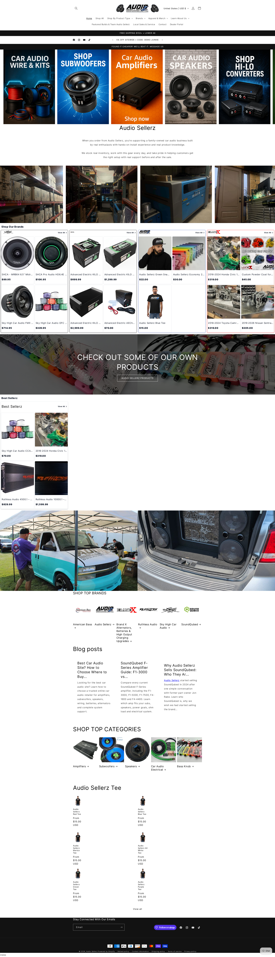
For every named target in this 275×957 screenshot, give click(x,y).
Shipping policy (158, 951)
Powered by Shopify (106, 951)
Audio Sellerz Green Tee (76, 885)
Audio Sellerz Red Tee (77, 811)
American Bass (82, 624)
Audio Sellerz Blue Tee (142, 811)
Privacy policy (190, 951)
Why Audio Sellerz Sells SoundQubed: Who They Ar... (180, 669)
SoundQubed (189, 624)
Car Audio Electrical (157, 768)
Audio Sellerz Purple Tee (141, 885)
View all (137, 909)
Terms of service (175, 951)
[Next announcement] (162, 40)
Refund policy (123, 951)
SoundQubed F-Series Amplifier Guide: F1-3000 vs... (134, 670)
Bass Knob (184, 766)
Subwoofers (107, 766)
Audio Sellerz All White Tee (143, 849)
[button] (76, 8)
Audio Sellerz (103, 624)
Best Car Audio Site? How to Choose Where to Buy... (92, 670)
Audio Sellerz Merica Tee (76, 849)
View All (61, 233)
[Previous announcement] (113, 40)
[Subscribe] (121, 927)
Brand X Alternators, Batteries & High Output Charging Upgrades (124, 633)
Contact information (140, 951)
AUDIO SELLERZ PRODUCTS (137, 378)
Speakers (131, 766)
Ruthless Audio (147, 624)
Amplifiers (79, 766)
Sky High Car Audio (168, 626)
